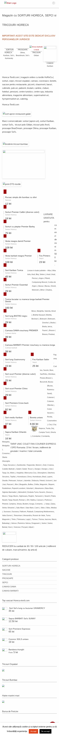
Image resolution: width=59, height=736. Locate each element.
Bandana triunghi (16, 650)
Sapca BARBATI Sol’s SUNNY (22, 618)
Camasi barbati (10, 591)
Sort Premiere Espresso (19, 629)
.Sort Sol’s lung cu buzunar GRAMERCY (27, 608)
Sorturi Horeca (11, 566)
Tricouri (7, 574)
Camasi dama (9, 586)
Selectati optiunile (3, 191)
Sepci (5, 582)
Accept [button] (33, 731)
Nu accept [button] (45, 731)
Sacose (6, 570)
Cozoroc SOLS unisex (18, 639)
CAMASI (50, 63)
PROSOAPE (22, 50)
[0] (55, 4)
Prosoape (7, 578)
